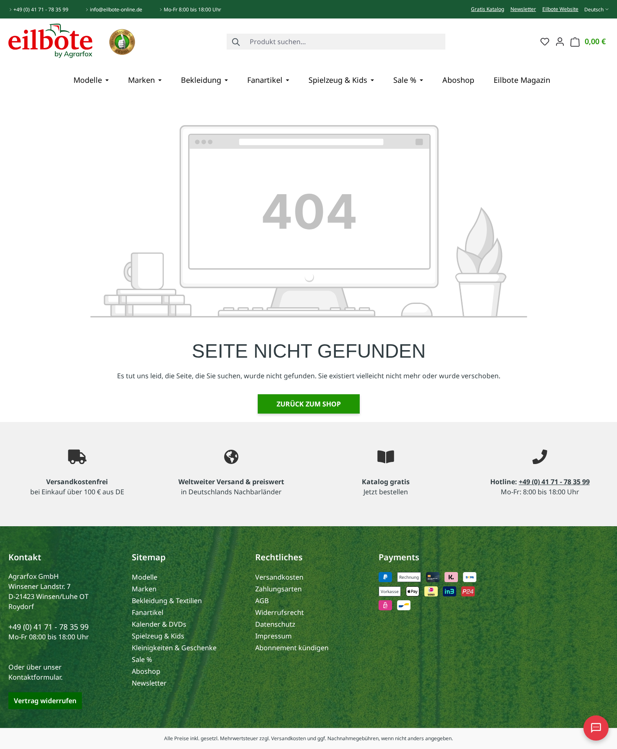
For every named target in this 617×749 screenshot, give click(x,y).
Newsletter (523, 9)
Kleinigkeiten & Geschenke (174, 647)
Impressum (273, 636)
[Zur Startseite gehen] (50, 40)
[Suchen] (236, 42)
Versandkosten (279, 577)
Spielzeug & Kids (158, 636)
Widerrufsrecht (279, 612)
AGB (262, 600)
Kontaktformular (34, 677)
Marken (144, 588)
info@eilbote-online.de (116, 9)
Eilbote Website (560, 9)
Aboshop (146, 671)
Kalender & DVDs (159, 624)
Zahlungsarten (278, 588)
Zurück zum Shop (309, 404)
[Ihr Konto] (559, 41)
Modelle (144, 577)
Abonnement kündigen (292, 647)
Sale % (142, 659)
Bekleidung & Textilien (167, 600)
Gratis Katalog (487, 9)
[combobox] (345, 42)
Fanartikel (147, 612)
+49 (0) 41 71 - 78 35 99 (40, 9)
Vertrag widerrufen (45, 700)
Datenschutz (275, 624)
